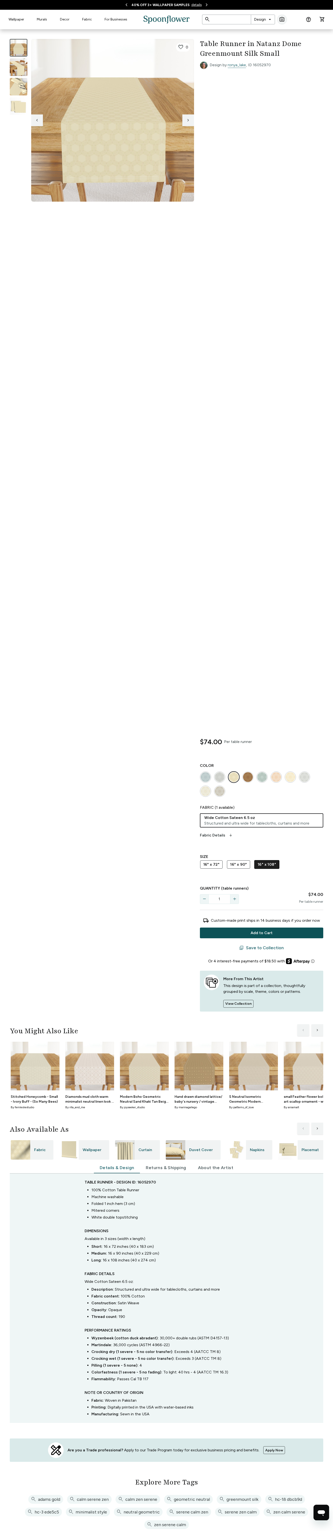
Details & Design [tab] (117, 1167)
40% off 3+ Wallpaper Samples (160, 5)
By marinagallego (186, 1107)
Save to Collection (261, 948)
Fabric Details (216, 835)
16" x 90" (238, 864)
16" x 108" (267, 864)
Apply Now (274, 1450)
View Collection (238, 1004)
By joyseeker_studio (132, 1107)
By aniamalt (291, 1107)
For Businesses (116, 19)
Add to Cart (262, 932)
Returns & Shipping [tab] (166, 1167)
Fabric (87, 19)
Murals (42, 19)
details (196, 5)
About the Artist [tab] (215, 1167)
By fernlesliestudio (22, 1107)
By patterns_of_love (241, 1107)
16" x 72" (211, 864)
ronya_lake (237, 65)
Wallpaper (16, 19)
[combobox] (263, 19)
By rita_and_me (75, 1107)
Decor (64, 19)
